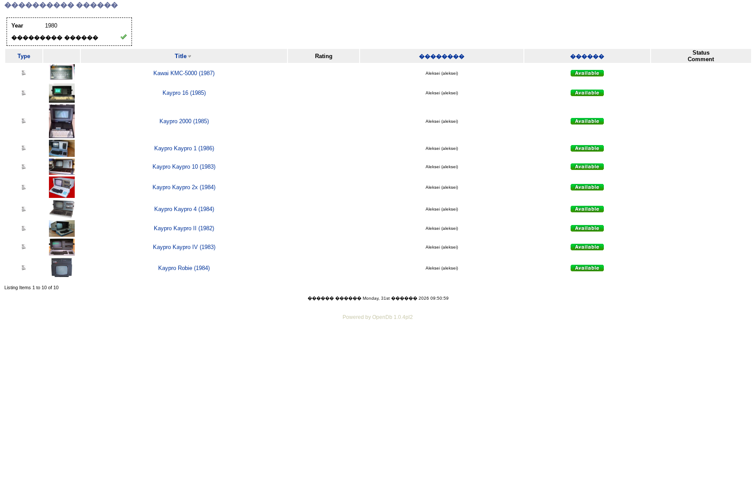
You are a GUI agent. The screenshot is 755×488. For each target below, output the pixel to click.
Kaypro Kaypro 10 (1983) (183, 166)
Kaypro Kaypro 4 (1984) (184, 209)
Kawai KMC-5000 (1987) (184, 73)
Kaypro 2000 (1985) (184, 121)
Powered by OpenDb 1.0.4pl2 (378, 317)
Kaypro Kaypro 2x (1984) (183, 187)
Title (181, 56)
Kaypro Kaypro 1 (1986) (184, 148)
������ (587, 56)
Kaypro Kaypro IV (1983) (184, 247)
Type (23, 56)
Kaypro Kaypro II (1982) (184, 228)
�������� (441, 56)
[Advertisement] (377, 346)
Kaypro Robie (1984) (184, 268)
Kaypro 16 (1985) (184, 93)
